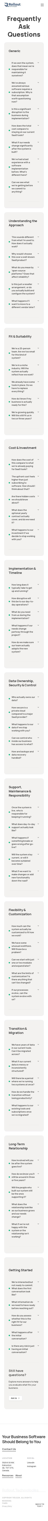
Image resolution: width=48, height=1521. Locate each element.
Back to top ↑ (40, 1505)
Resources (7, 1475)
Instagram (31, 1466)
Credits (4, 1503)
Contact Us (9, 1449)
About (18, 1475)
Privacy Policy (7, 1506)
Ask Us (14, 1398)
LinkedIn (30, 1462)
